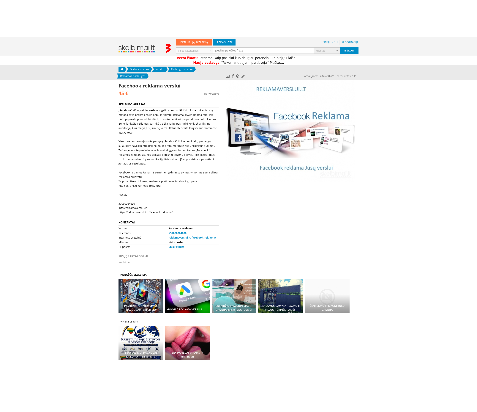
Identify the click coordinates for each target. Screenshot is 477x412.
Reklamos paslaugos (133, 76)
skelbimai (124, 262)
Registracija (350, 42)
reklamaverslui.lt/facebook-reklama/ (192, 237)
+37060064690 (178, 233)
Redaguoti (224, 42)
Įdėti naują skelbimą (194, 42)
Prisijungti (330, 42)
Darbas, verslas (139, 69)
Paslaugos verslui (182, 69)
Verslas (160, 69)
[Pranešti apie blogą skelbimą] (237, 76)
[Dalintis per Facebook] (233, 76)
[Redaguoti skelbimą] (243, 76)
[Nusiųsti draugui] (228, 76)
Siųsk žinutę (176, 247)
